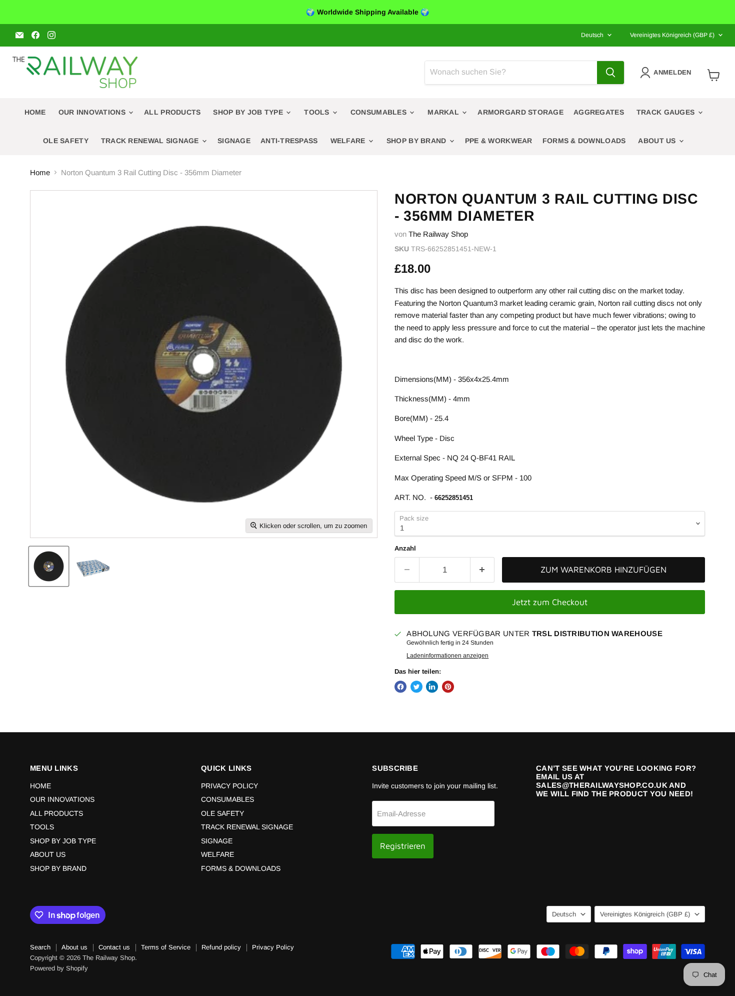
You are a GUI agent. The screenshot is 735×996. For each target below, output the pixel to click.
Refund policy (221, 947)
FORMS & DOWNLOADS (584, 141)
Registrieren (403, 846)
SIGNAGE (234, 141)
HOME (35, 112)
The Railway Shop (438, 234)
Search (40, 947)
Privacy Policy (273, 947)
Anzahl (405, 548)
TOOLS (318, 112)
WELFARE (349, 141)
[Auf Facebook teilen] (400, 687)
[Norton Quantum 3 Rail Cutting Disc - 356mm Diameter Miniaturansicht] (48, 566)
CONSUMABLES (379, 112)
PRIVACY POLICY (229, 786)
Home (40, 172)
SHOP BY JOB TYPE (249, 112)
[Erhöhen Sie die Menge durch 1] (482, 570)
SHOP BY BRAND (417, 141)
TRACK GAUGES (666, 112)
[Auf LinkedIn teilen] (432, 687)
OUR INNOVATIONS (93, 112)
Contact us (114, 947)
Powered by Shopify (59, 968)
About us (75, 947)
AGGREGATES (599, 112)
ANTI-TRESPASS (289, 141)
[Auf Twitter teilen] (416, 687)
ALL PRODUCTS (172, 112)
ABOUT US (658, 141)
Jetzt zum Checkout (550, 602)
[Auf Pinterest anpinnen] (448, 687)
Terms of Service (165, 947)
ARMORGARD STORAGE (521, 112)
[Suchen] (610, 72)
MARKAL (444, 112)
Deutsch (592, 35)
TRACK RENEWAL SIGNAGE (151, 141)
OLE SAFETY (65, 141)
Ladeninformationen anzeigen (447, 655)
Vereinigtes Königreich (672, 35)
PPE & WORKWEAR (498, 141)
